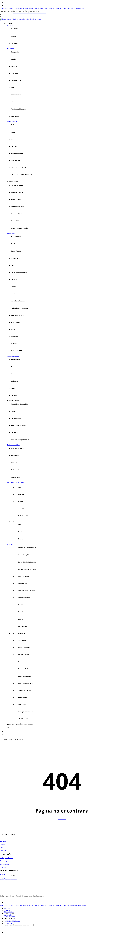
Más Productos (11, 544)
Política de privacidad (6, 861)
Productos (3, 844)
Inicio (1, 838)
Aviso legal (3, 867)
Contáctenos (3, 850)
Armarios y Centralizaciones (15, 482)
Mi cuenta (3, 841)
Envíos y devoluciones (6, 858)
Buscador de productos (6, 11)
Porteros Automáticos (13, 445)
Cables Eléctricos (12, 121)
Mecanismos (10, 25)
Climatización (11, 233)
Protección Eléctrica (13, 400)
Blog (1, 847)
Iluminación (10, 48)
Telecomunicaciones (13, 356)
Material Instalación (13, 181)
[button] (8, 24)
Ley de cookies (4, 864)
